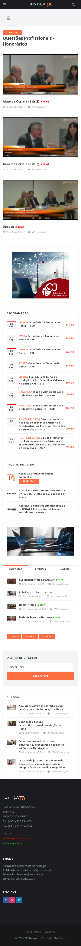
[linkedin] (19, 900)
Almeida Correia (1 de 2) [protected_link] (26, 101)
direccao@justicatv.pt (30, 874)
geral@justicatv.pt (23, 878)
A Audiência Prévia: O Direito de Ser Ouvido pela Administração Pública (41, 707)
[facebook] (6, 900)
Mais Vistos (15, 569)
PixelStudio (60, 938)
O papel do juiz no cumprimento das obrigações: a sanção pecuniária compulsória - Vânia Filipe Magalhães (42, 764)
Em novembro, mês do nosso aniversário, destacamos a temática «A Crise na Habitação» (41, 744)
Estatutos (49, 931)
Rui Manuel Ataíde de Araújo (37, 579)
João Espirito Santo (31, 592)
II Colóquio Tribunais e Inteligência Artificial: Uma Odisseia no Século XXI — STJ (41, 380)
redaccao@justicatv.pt (31, 866)
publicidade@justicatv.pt (35, 870)
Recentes (40, 569)
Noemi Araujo (27, 604)
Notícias (65, 569)
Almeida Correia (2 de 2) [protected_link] (26, 164)
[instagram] (12, 900)
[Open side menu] (4, 5)
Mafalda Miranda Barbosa (35, 617)
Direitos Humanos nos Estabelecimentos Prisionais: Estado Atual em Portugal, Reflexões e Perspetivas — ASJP (42, 424)
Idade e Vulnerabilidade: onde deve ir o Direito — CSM (41, 393)
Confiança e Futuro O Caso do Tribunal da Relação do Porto (40, 725)
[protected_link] (40, 75)
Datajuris (34, 938)
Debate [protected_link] (13, 227)
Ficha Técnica (33, 931)
